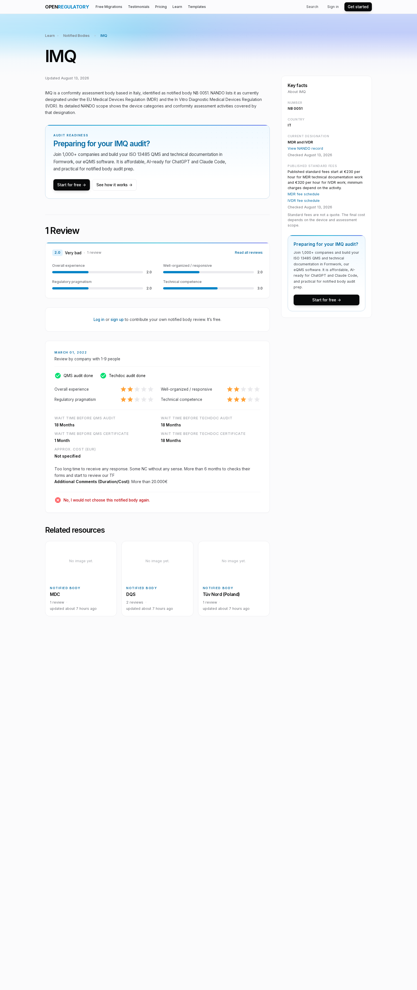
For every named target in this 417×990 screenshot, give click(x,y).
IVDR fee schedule (304, 200)
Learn (177, 7)
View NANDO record (305, 148)
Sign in (333, 7)
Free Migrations (109, 7)
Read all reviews (249, 252)
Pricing (161, 7)
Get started (358, 7)
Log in (99, 319)
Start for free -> (71, 185)
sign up (117, 319)
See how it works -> (114, 185)
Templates (197, 7)
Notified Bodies (76, 35)
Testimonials (138, 7)
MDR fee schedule (303, 194)
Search (312, 7)
